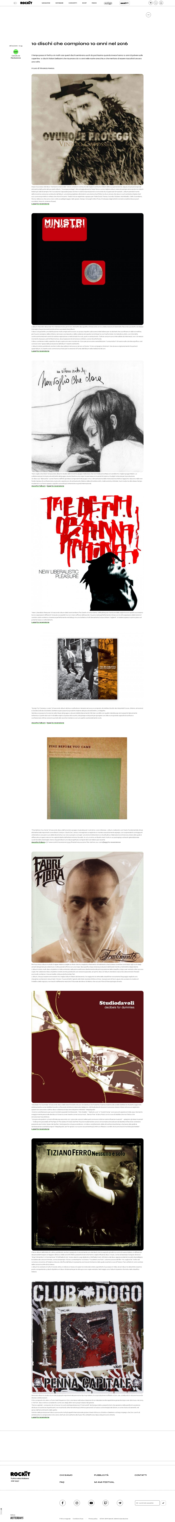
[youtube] (91, 1503)
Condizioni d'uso (78, 1519)
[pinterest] (148, 56)
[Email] (148, 21)
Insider (108, 3)
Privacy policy (93, 1519)
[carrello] (151, 3)
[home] (26, 3)
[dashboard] (161, 3)
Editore (12, 1515)
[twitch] (106, 1503)
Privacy (1, 1512)
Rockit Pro (125, 3)
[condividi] (148, 14)
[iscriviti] (163, 1503)
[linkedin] (148, 49)
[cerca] (156, 3)
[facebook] (148, 42)
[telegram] (120, 1503)
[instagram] (77, 1503)
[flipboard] (148, 28)
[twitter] (148, 35)
